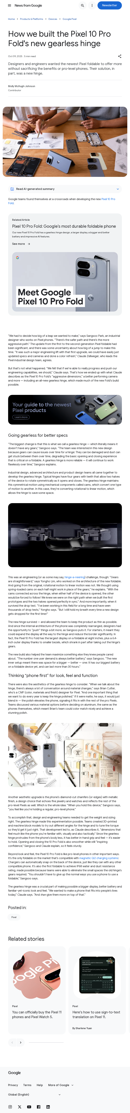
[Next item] (21, 1042)
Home (11, 18)
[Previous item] (12, 1042)
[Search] (83, 5)
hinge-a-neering (75, 577)
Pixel (14, 917)
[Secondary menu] (92, 5)
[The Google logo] (14, 1073)
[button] (110, 5)
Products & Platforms (31, 18)
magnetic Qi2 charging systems (98, 858)
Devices (53, 18)
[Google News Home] (28, 5)
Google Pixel (70, 18)
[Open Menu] (9, 5)
